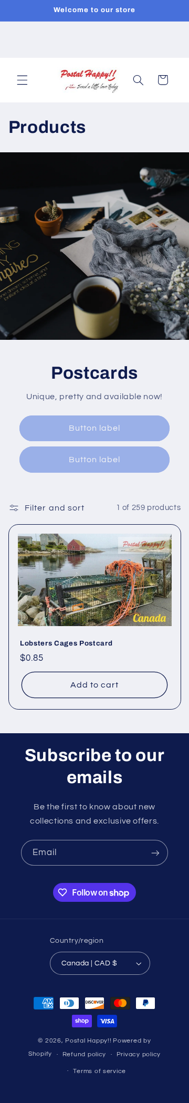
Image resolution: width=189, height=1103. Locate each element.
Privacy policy (139, 1054)
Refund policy (84, 1054)
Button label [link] (95, 428)
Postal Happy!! (88, 1041)
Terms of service (99, 1071)
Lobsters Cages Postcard (66, 643)
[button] (22, 80)
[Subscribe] (155, 853)
